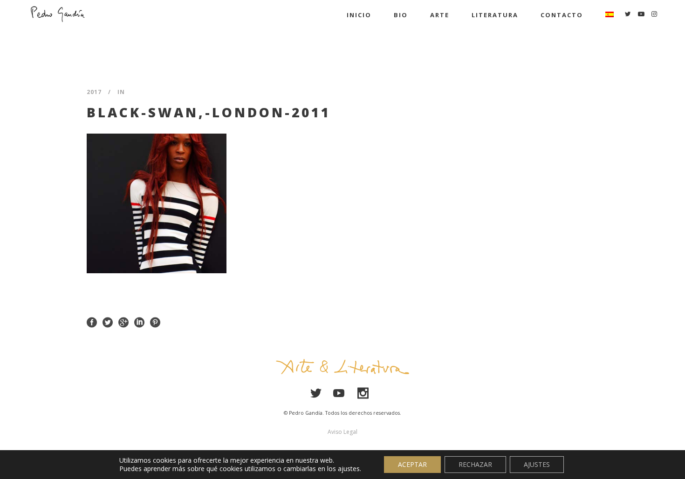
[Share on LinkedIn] (139, 321)
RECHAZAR (475, 464)
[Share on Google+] (123, 321)
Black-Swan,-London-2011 (209, 112)
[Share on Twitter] (108, 321)
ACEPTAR (412, 464)
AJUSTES (537, 464)
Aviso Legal (342, 432)
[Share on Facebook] (92, 321)
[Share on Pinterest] (155, 321)
